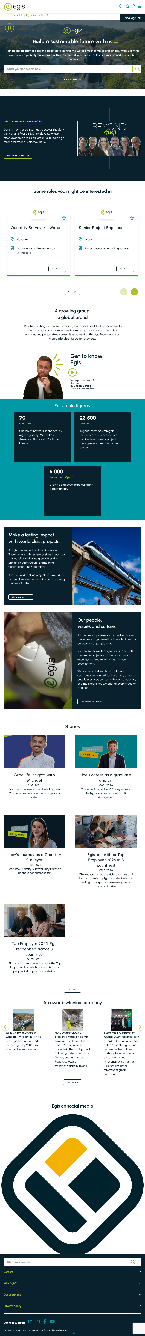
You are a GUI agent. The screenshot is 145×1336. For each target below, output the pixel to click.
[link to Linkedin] (30, 1321)
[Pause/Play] (9, 28)
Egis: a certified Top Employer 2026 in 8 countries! (106, 860)
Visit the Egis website (22, 15)
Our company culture (91, 701)
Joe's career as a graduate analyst (106, 778)
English (128, 23)
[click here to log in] (133, 6)
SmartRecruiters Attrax (58, 1330)
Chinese (129, 38)
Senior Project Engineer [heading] (101, 227)
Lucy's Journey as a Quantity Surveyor (34, 857)
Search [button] (137, 69)
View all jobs (70, 79)
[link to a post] (34, 751)
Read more (57, 269)
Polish (127, 33)
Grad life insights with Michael (34, 778)
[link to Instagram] (38, 1321)
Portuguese (131, 43)
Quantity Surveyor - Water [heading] (36, 227)
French (128, 28)
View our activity (21, 597)
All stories (72, 989)
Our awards (72, 1082)
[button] (121, 6)
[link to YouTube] (52, 1321)
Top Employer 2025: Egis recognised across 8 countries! (34, 949)
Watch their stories (18, 156)
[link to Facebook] (44, 1321)
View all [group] (72, 292)
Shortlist (63, 218)
